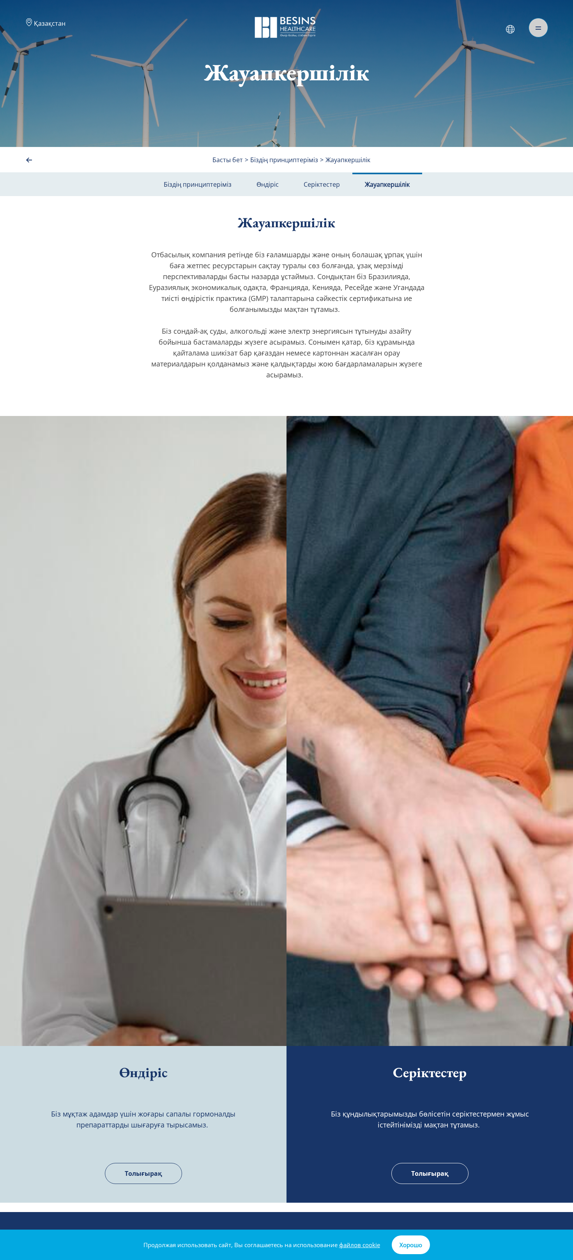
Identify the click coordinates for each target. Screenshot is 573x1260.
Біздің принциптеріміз (198, 184)
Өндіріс (267, 184)
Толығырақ (143, 1173)
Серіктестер (322, 184)
